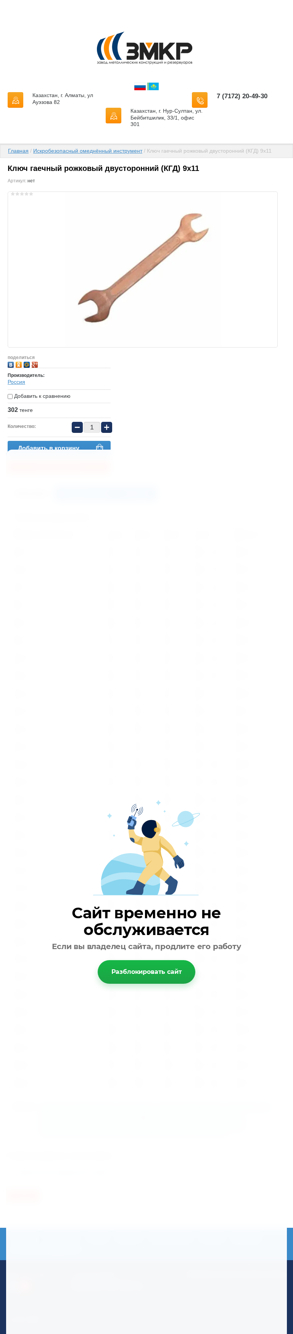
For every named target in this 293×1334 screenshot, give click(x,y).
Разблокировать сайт (146, 971)
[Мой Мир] (28, 364)
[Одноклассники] (20, 364)
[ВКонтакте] (12, 364)
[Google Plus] (36, 364)
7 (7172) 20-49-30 (242, 96)
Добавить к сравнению (42, 396)
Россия (16, 382)
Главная (18, 151)
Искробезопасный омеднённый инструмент (87, 151)
